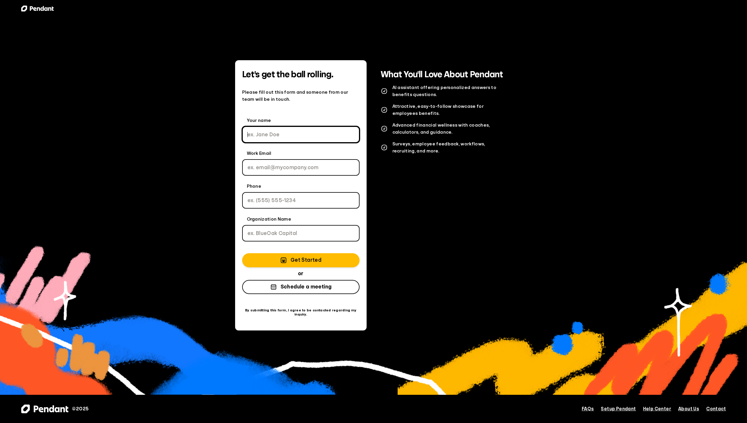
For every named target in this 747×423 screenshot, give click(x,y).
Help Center (657, 409)
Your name (259, 120)
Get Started (306, 260)
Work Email (259, 153)
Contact (716, 409)
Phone (254, 186)
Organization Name (269, 219)
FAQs (588, 409)
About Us (688, 409)
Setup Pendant (618, 409)
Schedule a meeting (306, 286)
